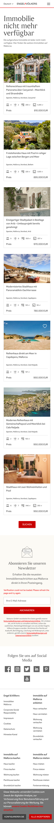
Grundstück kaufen (12, 785)
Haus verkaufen (40, 708)
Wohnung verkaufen (37, 721)
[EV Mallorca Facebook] (8, 669)
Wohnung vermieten (37, 729)
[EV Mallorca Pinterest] (46, 669)
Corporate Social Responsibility (11, 711)
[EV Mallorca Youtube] (27, 679)
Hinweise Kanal (10, 734)
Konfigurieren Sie (14, 816)
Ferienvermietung (41, 785)
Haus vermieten (40, 714)
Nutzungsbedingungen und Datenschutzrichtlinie (22, 621)
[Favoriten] (44, 59)
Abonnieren (27, 610)
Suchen (27, 524)
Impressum (9, 718)
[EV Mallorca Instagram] (17, 669)
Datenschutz (9, 729)
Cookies (7, 723)
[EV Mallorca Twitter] (27, 669)
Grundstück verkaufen (38, 738)
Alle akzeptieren (40, 816)
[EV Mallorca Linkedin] (37, 669)
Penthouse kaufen (12, 780)
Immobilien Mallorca (9, 703)
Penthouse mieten (41, 780)
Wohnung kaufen (11, 774)
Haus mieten (38, 763)
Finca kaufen (9, 769)
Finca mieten (39, 769)
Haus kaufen (9, 763)
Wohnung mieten (41, 774)
